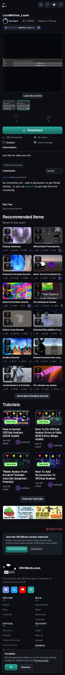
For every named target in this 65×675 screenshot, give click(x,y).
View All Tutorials (32, 498)
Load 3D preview (33, 95)
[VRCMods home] (4, 5)
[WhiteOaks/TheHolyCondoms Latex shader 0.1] (47, 239)
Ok (11, 667)
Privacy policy (41, 660)
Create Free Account (17, 549)
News (38, 609)
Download (34, 130)
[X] (14, 589)
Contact (7, 635)
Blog (5, 609)
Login (38, 630)
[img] (32, 512)
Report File (55, 529)
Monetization (42, 604)
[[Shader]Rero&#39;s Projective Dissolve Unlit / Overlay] (47, 322)
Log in (5, 177)
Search (6, 604)
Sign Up (39, 635)
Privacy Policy (10, 645)
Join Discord (36, 549)
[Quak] (30, 361)
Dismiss (26, 667)
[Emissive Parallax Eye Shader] (17, 267)
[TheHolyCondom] (60, 250)
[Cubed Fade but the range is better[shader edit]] (47, 350)
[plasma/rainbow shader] (17, 295)
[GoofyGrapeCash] (30, 250)
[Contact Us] (31, 589)
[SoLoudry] (31, 278)
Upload (39, 640)
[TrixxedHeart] (60, 361)
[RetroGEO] (60, 333)
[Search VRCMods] (41, 5)
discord (29, 186)
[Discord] (54, 5)
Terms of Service (11, 640)
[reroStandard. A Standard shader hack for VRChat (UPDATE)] (17, 378)
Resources (40, 614)
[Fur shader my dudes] (47, 378)
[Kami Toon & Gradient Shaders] (47, 267)
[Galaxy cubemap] (17, 239)
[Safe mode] (47, 5)
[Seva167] (31, 333)
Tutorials (7, 614)
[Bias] (61, 389)
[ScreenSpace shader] (47, 295)
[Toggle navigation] (61, 5)
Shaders (10, 142)
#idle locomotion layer (13, 165)
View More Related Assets (32, 396)
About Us (7, 630)
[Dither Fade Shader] (17, 322)
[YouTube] (22, 589)
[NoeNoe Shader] (17, 350)
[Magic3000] (61, 305)
